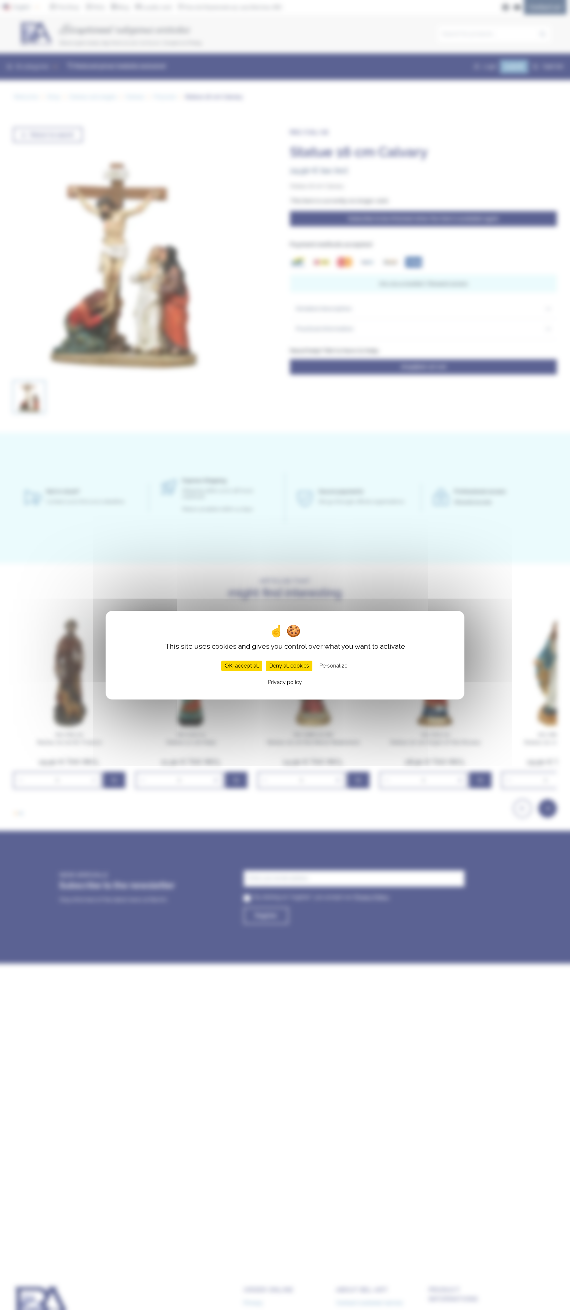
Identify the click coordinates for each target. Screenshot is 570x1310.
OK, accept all (242, 665)
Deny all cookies (289, 665)
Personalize (333, 665)
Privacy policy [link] (285, 682)
